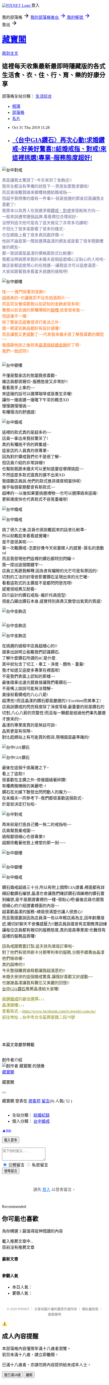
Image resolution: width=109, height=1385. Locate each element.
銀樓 (55, 310)
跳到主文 (10, 53)
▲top (6, 1130)
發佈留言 (10, 1171)
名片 (16, 118)
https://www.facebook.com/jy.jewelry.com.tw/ (59, 1011)
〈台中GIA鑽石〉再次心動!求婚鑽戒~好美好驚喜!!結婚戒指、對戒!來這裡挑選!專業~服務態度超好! (59, 149)
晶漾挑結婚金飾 (53, 345)
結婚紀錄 (41, 1115)
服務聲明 (54, 1314)
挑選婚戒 (10, 999)
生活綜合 (43, 96)
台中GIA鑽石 (14, 989)
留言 (46, 1101)
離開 (29, 1375)
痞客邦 (34, 1101)
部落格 (18, 112)
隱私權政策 (90, 1309)
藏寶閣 (14, 39)
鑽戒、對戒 (61, 211)
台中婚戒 (41, 1121)
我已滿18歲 (12, 1375)
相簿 (16, 106)
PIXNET (23, 1309)
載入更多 (10, 1140)
